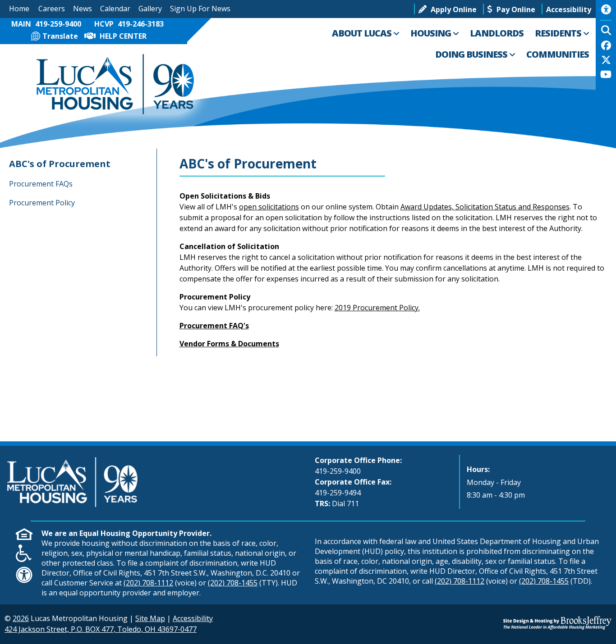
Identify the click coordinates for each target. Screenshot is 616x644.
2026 (21, 618)
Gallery (150, 9)
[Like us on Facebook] (606, 46)
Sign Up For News (200, 9)
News (82, 9)
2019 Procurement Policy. (377, 308)
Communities (557, 54)
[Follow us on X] (606, 61)
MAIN (46, 24)
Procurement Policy (42, 203)
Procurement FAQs (41, 184)
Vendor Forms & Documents (229, 344)
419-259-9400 (338, 471)
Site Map (150, 618)
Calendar (115, 9)
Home (19, 9)
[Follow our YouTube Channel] (605, 75)
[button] (568, 9)
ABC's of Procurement (59, 164)
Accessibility (193, 618)
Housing (431, 33)
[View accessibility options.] (605, 13)
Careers (51, 9)
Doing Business (472, 54)
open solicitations (269, 207)
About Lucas (362, 33)
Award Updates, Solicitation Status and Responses (485, 207)
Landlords (497, 33)
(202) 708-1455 (232, 583)
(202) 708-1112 (148, 583)
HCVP (129, 24)
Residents (559, 33)
